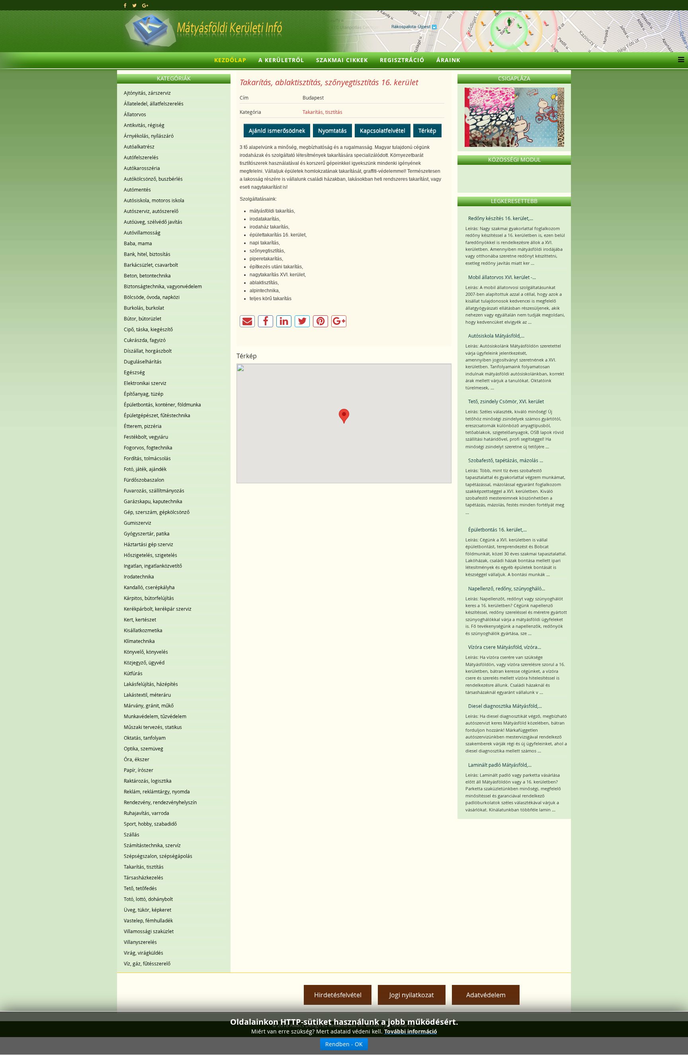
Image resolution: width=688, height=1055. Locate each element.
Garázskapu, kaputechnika (153, 501)
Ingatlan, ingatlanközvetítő (153, 566)
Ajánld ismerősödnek (277, 130)
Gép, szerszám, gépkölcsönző (157, 512)
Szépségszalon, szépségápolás (158, 856)
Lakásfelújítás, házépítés (151, 684)
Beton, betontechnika (147, 275)
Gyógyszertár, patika (147, 533)
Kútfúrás (133, 673)
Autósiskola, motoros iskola (154, 200)
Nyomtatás (332, 130)
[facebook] (125, 5)
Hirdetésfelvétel (338, 995)
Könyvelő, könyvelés (146, 652)
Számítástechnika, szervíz (152, 845)
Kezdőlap (230, 60)
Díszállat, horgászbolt (148, 351)
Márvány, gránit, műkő (149, 705)
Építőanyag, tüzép (143, 394)
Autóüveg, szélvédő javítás (153, 222)
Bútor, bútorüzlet (142, 318)
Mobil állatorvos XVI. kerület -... (502, 277)
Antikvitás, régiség (144, 125)
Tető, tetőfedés (140, 888)
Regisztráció (402, 60)
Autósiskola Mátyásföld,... (496, 335)
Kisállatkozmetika (143, 630)
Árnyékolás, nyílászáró (149, 136)
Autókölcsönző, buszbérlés (153, 179)
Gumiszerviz (137, 523)
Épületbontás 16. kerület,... (497, 529)
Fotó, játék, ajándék (145, 469)
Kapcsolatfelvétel (382, 130)
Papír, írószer (138, 770)
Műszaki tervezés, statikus (153, 727)
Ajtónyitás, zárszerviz (147, 93)
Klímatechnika (139, 641)
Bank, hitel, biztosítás (147, 254)
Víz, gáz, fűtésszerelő (147, 963)
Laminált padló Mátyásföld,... (500, 765)
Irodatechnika (139, 576)
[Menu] (679, 60)
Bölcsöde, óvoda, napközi (152, 297)
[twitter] (134, 5)
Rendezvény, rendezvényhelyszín (160, 802)
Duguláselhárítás (143, 361)
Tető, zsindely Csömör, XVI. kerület (506, 401)
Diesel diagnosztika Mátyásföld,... (505, 706)
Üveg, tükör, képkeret (147, 910)
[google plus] (145, 5)
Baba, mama (138, 243)
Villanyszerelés (140, 942)
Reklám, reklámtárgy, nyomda (157, 791)
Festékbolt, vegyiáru (146, 437)
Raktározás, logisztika (148, 781)
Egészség (134, 372)
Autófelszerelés (141, 157)
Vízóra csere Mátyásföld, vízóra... (504, 647)
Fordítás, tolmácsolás (147, 458)
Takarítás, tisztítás (144, 867)
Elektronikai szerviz (145, 383)
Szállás (131, 834)
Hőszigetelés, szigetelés (150, 555)
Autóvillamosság (142, 232)
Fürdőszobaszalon (144, 480)
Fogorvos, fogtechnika (148, 447)
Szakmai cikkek (342, 60)
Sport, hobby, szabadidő (150, 824)
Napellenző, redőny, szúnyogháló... (506, 588)
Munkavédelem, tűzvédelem (155, 716)
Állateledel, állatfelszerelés (154, 103)
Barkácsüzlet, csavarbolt (151, 265)
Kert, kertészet (140, 619)
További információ (410, 1031)
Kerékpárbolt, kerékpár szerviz (158, 609)
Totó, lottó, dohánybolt (148, 899)
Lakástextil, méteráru (147, 695)
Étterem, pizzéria (143, 426)
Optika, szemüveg (143, 748)
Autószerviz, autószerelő (151, 211)
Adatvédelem (486, 995)
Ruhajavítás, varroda (146, 813)
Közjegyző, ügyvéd (144, 662)
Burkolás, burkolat (144, 308)
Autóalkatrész (139, 146)
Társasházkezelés (143, 877)
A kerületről (281, 60)
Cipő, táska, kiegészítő (148, 329)
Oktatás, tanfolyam (145, 738)
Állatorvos (135, 114)
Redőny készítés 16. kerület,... (500, 218)
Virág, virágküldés (143, 953)
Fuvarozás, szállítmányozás (154, 490)
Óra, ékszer (136, 759)
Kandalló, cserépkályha (149, 587)
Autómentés (137, 189)
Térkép (427, 130)
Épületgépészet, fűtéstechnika (157, 415)
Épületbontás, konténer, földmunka (162, 404)
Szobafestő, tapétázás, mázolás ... (505, 460)
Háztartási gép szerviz (148, 544)
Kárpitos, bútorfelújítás (149, 598)
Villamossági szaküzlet (149, 931)
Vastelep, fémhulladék (148, 920)
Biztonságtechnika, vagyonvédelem (163, 286)
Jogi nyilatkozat (411, 995)
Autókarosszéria (142, 168)
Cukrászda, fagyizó (145, 340)
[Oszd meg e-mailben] (247, 321)
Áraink (448, 60)
